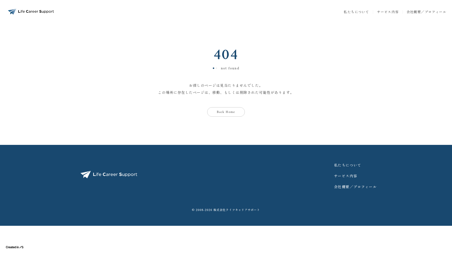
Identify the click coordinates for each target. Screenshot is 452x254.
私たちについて (356, 11)
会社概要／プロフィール (426, 11)
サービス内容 (388, 11)
